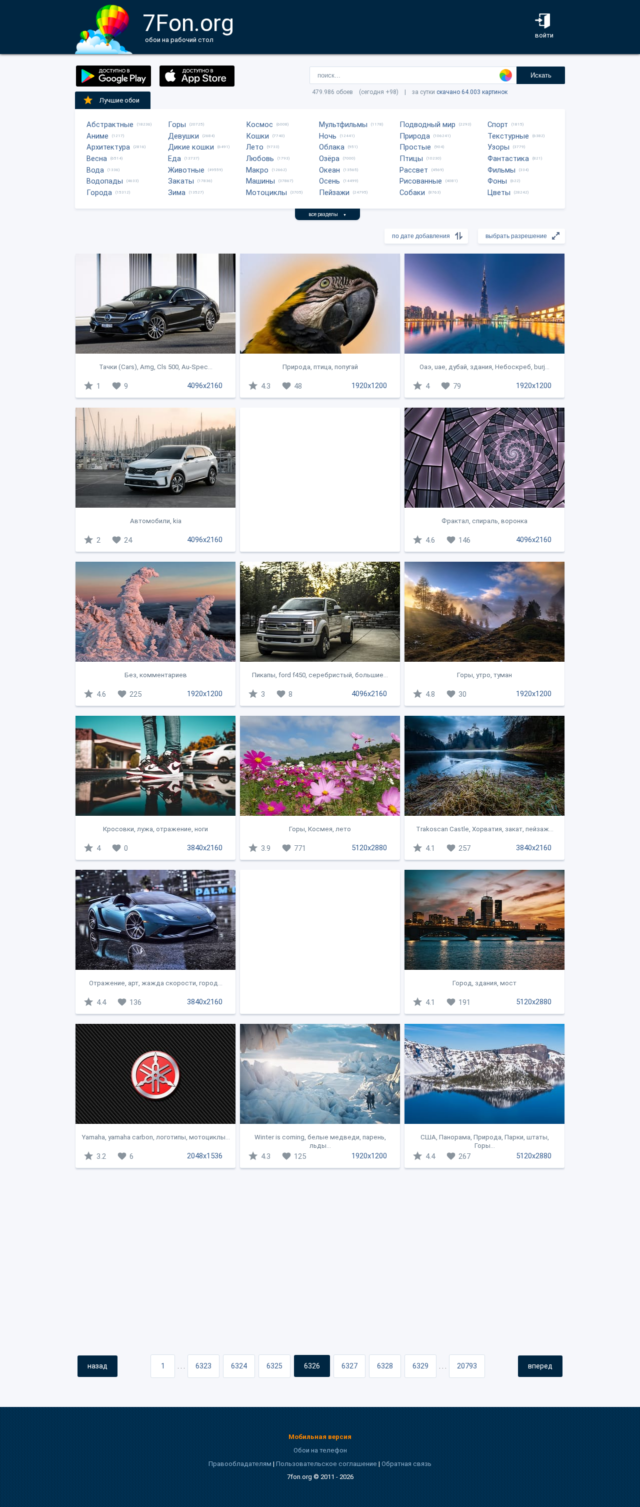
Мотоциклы (266, 192)
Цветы (499, 192)
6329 (420, 1366)
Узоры (499, 147)
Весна (96, 158)
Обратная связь (407, 1463)
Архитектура (108, 147)
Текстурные (508, 136)
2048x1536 (204, 1155)
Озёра (329, 158)
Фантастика (508, 158)
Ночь (327, 136)
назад (98, 1366)
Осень (329, 181)
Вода (95, 170)
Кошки (257, 136)
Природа (415, 136)
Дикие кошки (191, 147)
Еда (174, 158)
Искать (541, 75)
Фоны (497, 181)
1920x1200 (369, 385)
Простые (415, 147)
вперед (540, 1366)
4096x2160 (204, 385)
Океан (329, 170)
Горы (177, 124)
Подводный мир (428, 124)
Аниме (97, 136)
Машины (260, 181)
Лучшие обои (120, 100)
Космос (259, 124)
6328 (385, 1366)
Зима (177, 192)
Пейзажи (334, 192)
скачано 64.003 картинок (472, 92)
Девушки (183, 136)
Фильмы (502, 170)
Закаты (181, 181)
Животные (186, 170)
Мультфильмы (343, 124)
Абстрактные (110, 124)
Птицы (411, 158)
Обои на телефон (320, 1450)
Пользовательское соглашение (326, 1463)
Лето (255, 147)
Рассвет (414, 170)
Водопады (104, 181)
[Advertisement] (320, 480)
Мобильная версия (320, 1436)
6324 (239, 1366)
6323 (204, 1366)
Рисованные (421, 181)
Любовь (260, 158)
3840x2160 (204, 847)
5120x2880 (369, 847)
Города (99, 192)
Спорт (498, 124)
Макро (257, 170)
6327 (350, 1366)
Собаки (412, 192)
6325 (274, 1366)
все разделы (327, 214)
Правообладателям (240, 1463)
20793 (467, 1366)
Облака (331, 147)
